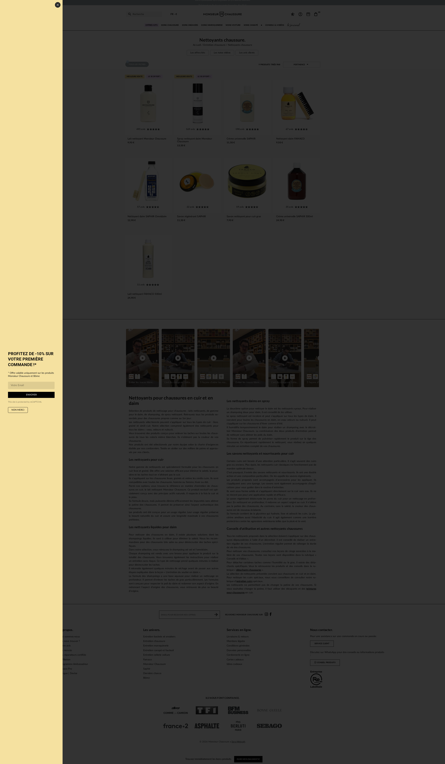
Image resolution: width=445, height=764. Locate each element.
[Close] (57, 5)
